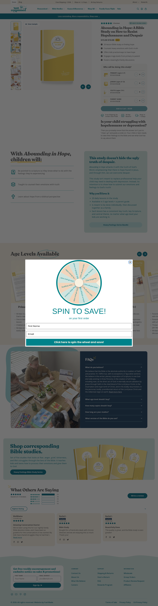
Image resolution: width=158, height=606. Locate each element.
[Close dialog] (130, 262)
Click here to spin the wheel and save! (79, 342)
